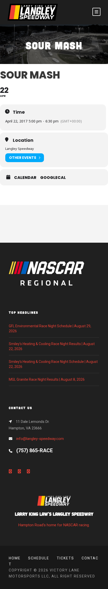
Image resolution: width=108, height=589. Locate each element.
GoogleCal (53, 177)
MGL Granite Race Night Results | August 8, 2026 (47, 379)
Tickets (65, 558)
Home (15, 558)
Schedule (38, 558)
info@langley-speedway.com (40, 438)
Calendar (25, 177)
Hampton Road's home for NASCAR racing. (54, 519)
